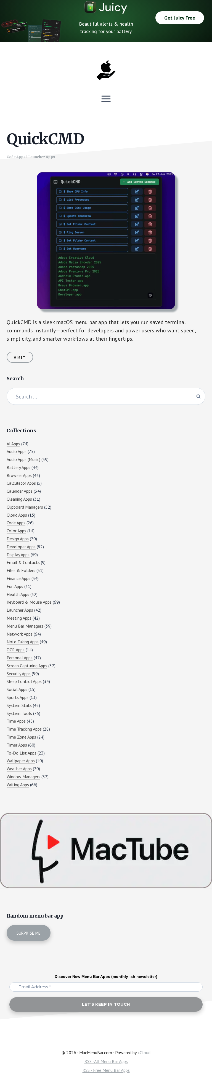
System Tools (19, 713)
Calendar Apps (20, 491)
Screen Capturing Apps (27, 665)
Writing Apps (18, 784)
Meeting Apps (19, 618)
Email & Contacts (23, 562)
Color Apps (16, 530)
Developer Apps (21, 546)
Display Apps (18, 554)
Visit (20, 357)
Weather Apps (19, 768)
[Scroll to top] (197, 1062)
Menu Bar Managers (25, 626)
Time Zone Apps (21, 737)
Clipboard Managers (25, 507)
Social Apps (17, 689)
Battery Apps (18, 467)
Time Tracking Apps (24, 729)
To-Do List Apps (21, 753)
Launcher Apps (41, 157)
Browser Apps (19, 475)
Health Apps (18, 594)
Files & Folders (21, 570)
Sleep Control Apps (24, 681)
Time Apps (16, 721)
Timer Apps (17, 745)
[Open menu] (106, 99)
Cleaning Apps (19, 499)
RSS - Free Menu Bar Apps (106, 1070)
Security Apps (19, 673)
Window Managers (23, 776)
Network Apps (20, 634)
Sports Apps (17, 697)
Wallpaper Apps (21, 760)
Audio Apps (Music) (23, 459)
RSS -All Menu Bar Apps (106, 1061)
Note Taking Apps (23, 641)
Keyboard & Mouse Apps (29, 602)
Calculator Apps (21, 483)
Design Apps (18, 538)
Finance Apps (18, 578)
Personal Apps (20, 657)
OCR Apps (16, 649)
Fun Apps (15, 586)
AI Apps (13, 443)
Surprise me (29, 933)
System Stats (19, 705)
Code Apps (16, 157)
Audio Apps (16, 451)
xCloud (143, 1052)
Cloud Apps (17, 515)
